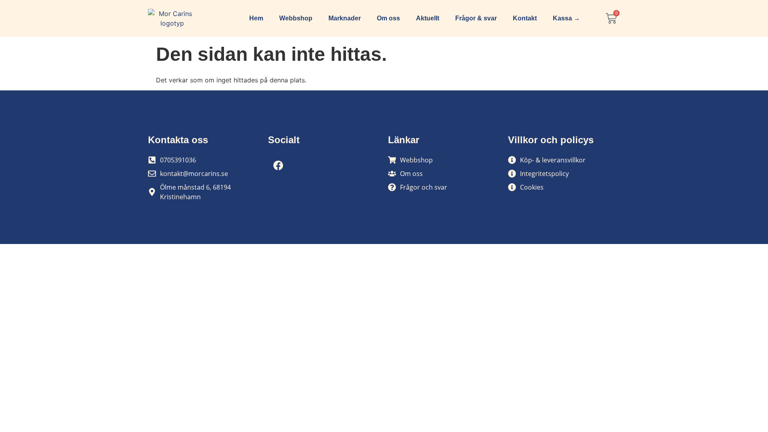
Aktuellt (427, 18)
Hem (256, 18)
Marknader (344, 18)
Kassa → (566, 18)
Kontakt (525, 18)
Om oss (388, 18)
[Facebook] (278, 165)
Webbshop (295, 18)
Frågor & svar (476, 18)
